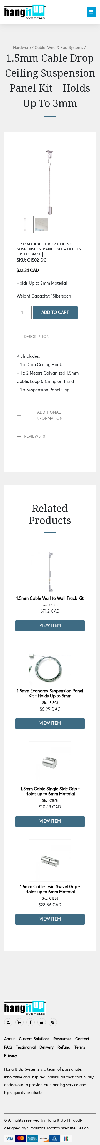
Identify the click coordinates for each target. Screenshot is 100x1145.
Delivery (46, 1047)
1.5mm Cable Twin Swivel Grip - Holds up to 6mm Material (50, 892)
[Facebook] (30, 1022)
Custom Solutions (34, 1039)
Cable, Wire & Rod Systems (59, 48)
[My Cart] (19, 1022)
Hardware (22, 48)
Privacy (10, 1056)
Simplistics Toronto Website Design (58, 1128)
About (9, 1039)
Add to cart (55, 313)
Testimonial (26, 1047)
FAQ (8, 1047)
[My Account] (8, 1022)
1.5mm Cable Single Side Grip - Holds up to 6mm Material (50, 795)
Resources (62, 1039)
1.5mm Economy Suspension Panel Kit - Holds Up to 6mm (50, 697)
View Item (50, 626)
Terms (79, 1047)
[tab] (47, 337)
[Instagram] (53, 1022)
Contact (82, 1039)
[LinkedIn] (42, 1022)
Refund (64, 1047)
